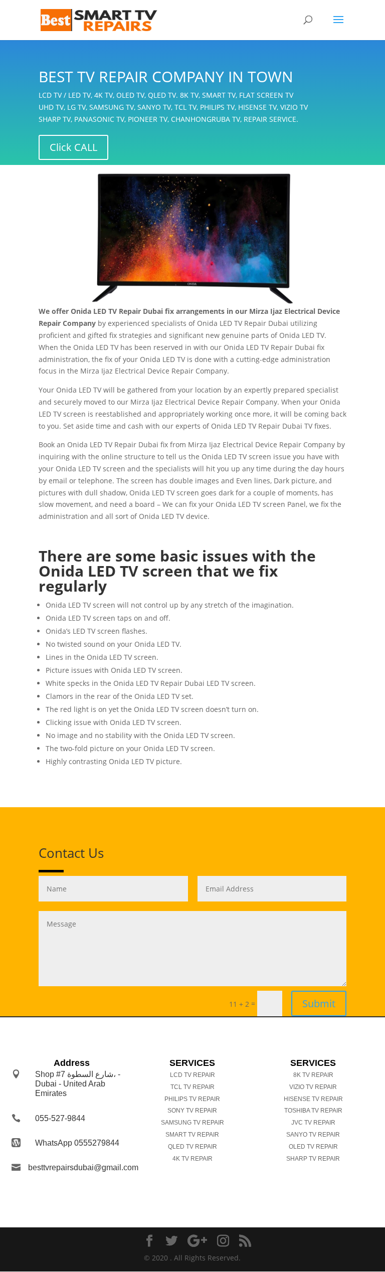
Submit (318, 1003)
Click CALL (73, 147)
